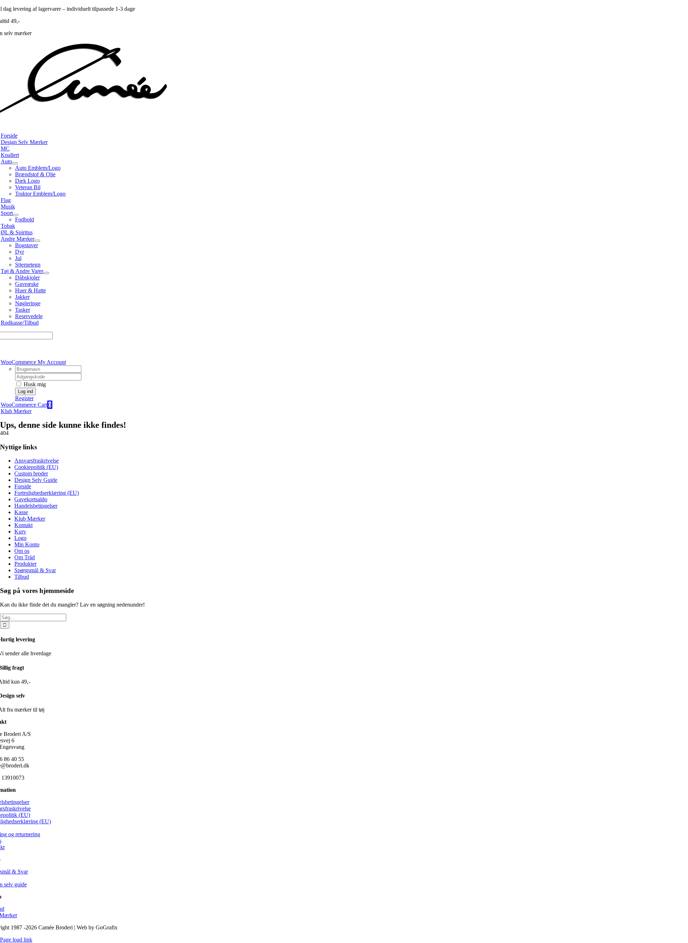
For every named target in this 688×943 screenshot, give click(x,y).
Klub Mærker (29, 519)
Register (24, 398)
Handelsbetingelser (35, 506)
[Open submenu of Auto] (15, 163)
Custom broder (31, 473)
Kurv (20, 531)
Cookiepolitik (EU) (36, 467)
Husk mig (34, 384)
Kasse (21, 512)
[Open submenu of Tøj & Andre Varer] (46, 273)
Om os (21, 551)
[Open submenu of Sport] (16, 215)
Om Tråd (24, 557)
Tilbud (21, 577)
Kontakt (23, 525)
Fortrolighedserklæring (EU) (46, 493)
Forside (22, 486)
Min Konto (26, 544)
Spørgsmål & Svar (35, 570)
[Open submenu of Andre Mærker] (37, 241)
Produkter (25, 564)
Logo (20, 538)
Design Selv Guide (35, 480)
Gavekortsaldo (30, 499)
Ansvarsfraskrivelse (36, 461)
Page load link (16, 940)
